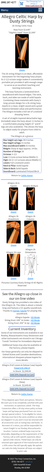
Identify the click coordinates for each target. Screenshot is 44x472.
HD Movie (35, 317)
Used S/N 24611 (22, 367)
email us (28, 461)
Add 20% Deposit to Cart (22, 374)
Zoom (22, 69)
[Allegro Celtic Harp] (30, 198)
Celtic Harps (27, 175)
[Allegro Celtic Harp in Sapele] (13, 198)
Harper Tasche (20, 310)
